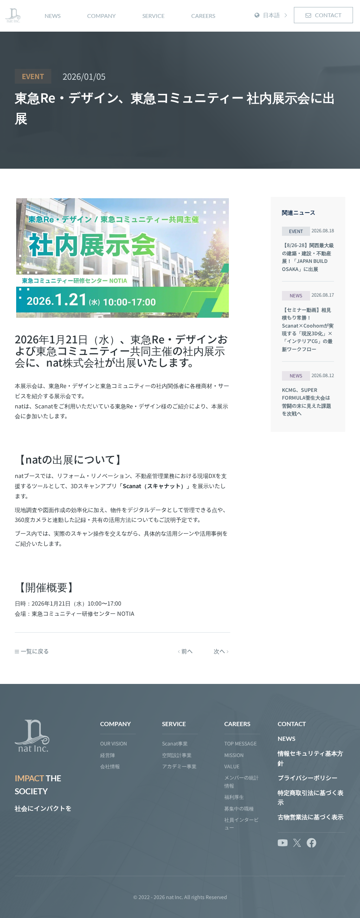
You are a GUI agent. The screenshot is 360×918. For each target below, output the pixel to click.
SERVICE (153, 15)
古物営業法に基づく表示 (310, 817)
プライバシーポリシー (308, 778)
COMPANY (101, 15)
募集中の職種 (239, 808)
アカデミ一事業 (179, 766)
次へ (219, 651)
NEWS (52, 15)
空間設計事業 (177, 754)
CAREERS (203, 15)
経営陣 (107, 754)
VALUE (231, 766)
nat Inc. (174, 896)
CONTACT (327, 15)
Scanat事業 (175, 743)
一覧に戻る (35, 651)
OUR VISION (113, 743)
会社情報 (110, 766)
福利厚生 (234, 796)
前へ (187, 651)
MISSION (234, 754)
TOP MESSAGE (240, 743)
